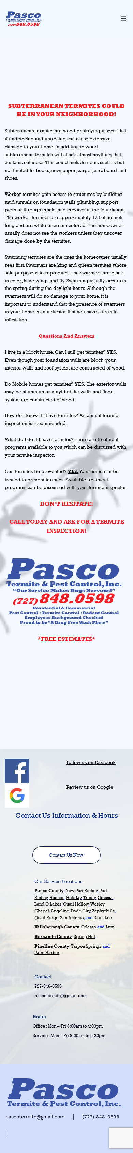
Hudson (56, 897)
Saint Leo (103, 917)
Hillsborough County (56, 926)
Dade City (80, 910)
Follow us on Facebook (91, 762)
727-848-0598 (48, 986)
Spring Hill (84, 936)
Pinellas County (51, 946)
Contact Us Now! (67, 855)
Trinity (89, 897)
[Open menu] (123, 18)
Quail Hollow (76, 904)
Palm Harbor (46, 952)
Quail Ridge (46, 917)
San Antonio (72, 917)
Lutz (110, 926)
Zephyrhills (103, 910)
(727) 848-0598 (101, 1117)
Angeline (60, 910)
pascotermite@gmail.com (60, 995)
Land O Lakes (47, 904)
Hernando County (53, 936)
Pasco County (49, 890)
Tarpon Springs (86, 946)
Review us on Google (89, 787)
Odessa (105, 897)
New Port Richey (81, 890)
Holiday (74, 897)
